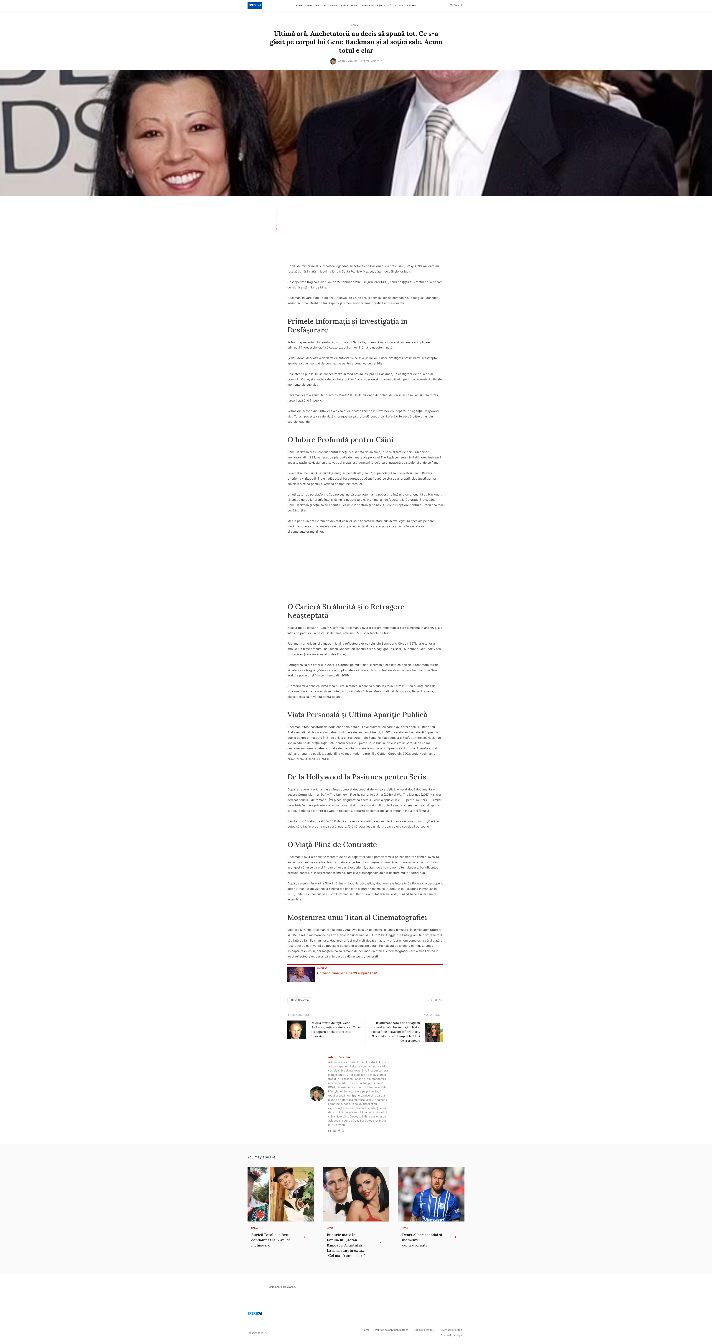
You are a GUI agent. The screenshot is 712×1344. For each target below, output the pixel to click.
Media (333, 5)
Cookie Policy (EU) (424, 1330)
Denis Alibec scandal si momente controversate (422, 1239)
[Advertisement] (365, 232)
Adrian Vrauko (347, 61)
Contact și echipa (406, 5)
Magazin (320, 5)
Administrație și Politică (376, 5)
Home (299, 5)
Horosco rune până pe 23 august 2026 (347, 973)
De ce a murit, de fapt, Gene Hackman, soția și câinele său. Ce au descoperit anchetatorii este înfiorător (336, 1029)
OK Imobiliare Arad (451, 1330)
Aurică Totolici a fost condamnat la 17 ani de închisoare (271, 1239)
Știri (309, 5)
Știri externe (349, 5)
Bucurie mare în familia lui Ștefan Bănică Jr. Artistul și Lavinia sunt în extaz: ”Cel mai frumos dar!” (346, 1245)
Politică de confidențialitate (391, 1330)
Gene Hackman (300, 999)
